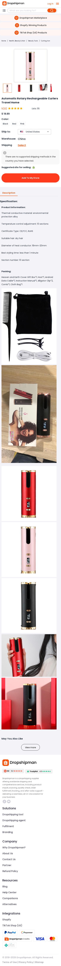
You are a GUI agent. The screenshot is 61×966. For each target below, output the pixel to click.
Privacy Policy (26, 962)
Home (3, 41)
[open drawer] (57, 4)
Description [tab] (8, 192)
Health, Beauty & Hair (17, 41)
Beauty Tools (33, 41)
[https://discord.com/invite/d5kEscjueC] (9, 801)
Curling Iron (45, 41)
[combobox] (30, 132)
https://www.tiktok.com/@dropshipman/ (5, 801)
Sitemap (39, 962)
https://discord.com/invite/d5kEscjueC (9, 801)
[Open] (48, 132)
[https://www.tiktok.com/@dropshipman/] (4, 801)
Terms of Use (9, 962)
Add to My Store (30, 177)
